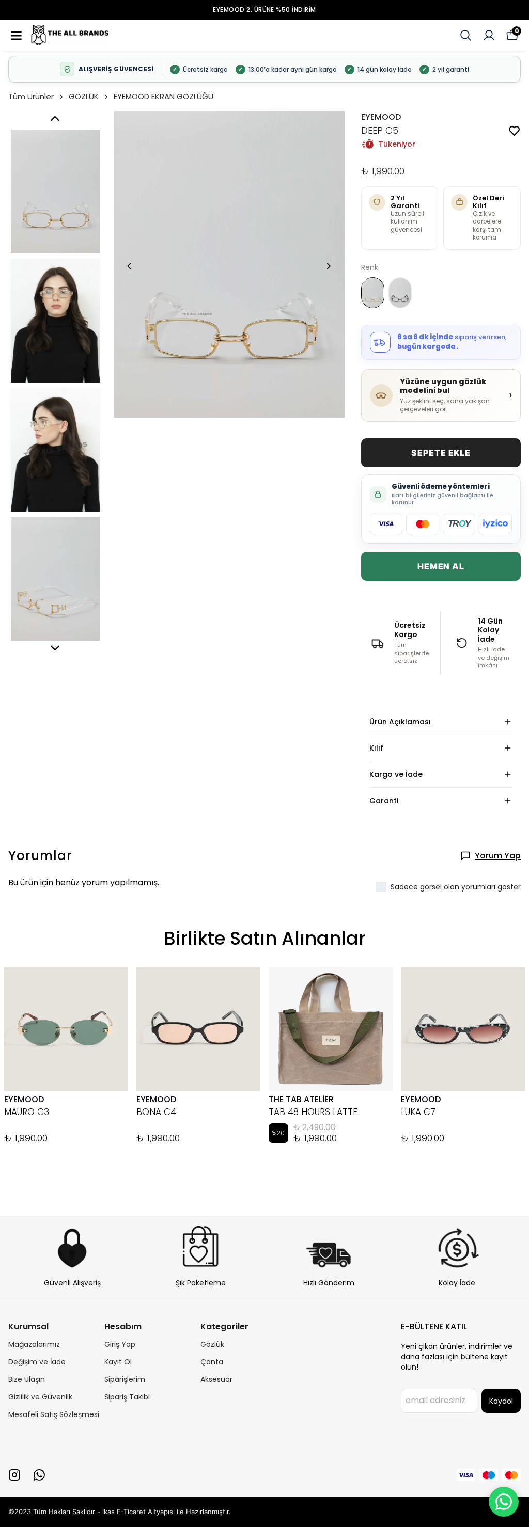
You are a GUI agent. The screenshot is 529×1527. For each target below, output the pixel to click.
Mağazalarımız (34, 1344)
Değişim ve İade (37, 1362)
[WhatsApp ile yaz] (504, 1502)
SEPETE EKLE (441, 453)
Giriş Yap (119, 1344)
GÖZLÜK (84, 96)
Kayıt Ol (118, 1362)
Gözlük (212, 1344)
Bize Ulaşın (26, 1379)
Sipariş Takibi (127, 1397)
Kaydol (501, 1401)
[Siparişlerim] (489, 35)
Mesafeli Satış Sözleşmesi (53, 1414)
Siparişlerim (124, 1379)
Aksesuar (216, 1379)
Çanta (211, 1362)
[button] (20, 35)
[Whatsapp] (39, 1475)
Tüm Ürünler (31, 96)
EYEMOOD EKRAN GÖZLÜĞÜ (163, 96)
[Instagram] (14, 1475)
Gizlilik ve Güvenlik (40, 1397)
